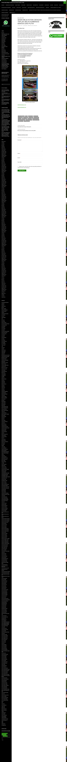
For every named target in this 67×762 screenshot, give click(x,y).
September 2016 (4, 289)
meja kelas (3, 386)
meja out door (3, 402)
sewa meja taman (4, 615)
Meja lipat (3, 400)
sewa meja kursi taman (5, 589)
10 (2, 734)
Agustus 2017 (3, 275)
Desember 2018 (4, 255)
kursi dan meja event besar (5, 323)
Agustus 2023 (3, 186)
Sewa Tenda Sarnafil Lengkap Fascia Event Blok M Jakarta (6, 94)
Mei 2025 (3, 160)
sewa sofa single (4, 656)
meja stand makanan (5, 421)
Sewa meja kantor (4, 582)
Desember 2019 (4, 240)
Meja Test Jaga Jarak (5, 434)
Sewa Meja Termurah (5, 12)
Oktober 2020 (3, 229)
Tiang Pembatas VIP (4, 720)
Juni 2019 (3, 248)
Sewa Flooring (4, 490)
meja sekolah (3, 420)
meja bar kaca (4, 350)
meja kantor (3, 382)
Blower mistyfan (4, 308)
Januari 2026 (3, 150)
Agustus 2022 (3, 201)
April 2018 (3, 265)
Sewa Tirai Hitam (4, 696)
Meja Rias (13, 7)
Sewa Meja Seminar (4, 608)
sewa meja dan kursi (4, 564)
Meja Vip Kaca (19, 7)
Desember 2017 (4, 270)
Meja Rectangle (4, 416)
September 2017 (4, 274)
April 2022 (3, 206)
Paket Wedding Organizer (5, 451)
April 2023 (3, 191)
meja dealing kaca (4, 371)
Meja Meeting (3, 401)
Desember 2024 (4, 166)
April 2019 (3, 250)
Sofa (2, 702)
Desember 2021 (4, 211)
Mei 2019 (3, 249)
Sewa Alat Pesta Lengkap (5, 469)
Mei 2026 (3, 145)
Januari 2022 (3, 210)
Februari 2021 (4, 224)
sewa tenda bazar (4, 665)
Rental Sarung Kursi (4, 459)
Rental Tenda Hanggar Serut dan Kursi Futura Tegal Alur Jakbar (6, 133)
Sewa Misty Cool (4, 619)
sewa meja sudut (4, 612)
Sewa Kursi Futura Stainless (6, 519)
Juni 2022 (3, 204)
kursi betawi (3, 321)
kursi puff (3, 338)
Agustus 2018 (3, 260)
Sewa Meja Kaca (4, 59)
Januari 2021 (3, 225)
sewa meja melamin (4, 593)
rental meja (25, 118)
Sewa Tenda (3, 664)
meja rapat (31, 117)
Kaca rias (3, 316)
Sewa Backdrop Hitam (5, 474)
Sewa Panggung (12, 12)
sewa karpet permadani (5, 499)
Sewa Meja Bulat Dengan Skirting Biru (24, 126)
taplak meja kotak (4, 710)
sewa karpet (3, 495)
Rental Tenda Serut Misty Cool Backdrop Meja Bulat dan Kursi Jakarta (5, 103)
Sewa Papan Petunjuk (5, 625)
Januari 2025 (3, 165)
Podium (3, 454)
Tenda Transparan (4, 715)
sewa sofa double (4, 645)
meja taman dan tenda (5, 426)
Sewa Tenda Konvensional (5, 674)
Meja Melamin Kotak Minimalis (6, 7)
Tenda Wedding (4, 716)
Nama (19, 153)
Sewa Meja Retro (4, 604)
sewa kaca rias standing (5, 493)
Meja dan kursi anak (4, 367)
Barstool (3, 307)
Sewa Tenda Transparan (5, 685)
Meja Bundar (3, 40)
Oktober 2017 (3, 273)
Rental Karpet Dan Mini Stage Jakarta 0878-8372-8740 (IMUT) (6, 97)
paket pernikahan (4, 450)
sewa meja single (4, 609)
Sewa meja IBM (4, 579)
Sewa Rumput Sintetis (5, 635)
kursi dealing (3, 326)
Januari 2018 (3, 269)
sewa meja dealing (4, 578)
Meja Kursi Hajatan (4, 397)
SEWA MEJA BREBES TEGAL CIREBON (55, 7)
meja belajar (3, 352)
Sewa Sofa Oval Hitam (5, 654)
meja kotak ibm (4, 392)
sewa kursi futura (4, 510)
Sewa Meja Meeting (4, 592)
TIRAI (2, 721)
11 (3, 734)
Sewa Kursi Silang (4, 534)
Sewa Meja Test (4, 618)
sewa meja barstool (4, 556)
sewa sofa (3, 643)
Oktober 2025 (3, 154)
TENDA (3, 711)
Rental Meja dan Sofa (31, 7)
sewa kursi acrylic (4, 503)
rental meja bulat (4, 456)
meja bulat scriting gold (5, 360)
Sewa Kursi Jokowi (4, 524)
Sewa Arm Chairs (4, 470)
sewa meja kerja (4, 583)
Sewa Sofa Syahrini (4, 659)
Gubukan (3, 312)
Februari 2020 (4, 238)
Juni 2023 (3, 189)
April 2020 (3, 235)
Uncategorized (4, 725)
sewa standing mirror (5, 661)
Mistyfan (3, 445)
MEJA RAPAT (3, 415)
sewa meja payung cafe (5, 598)
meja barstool (3, 351)
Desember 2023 (4, 181)
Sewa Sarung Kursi (4, 639)
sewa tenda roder (4, 681)
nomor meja (3, 446)
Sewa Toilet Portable (4, 698)
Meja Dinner (3, 372)
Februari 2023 (4, 194)
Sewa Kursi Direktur (4, 509)
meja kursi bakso (4, 396)
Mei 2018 (3, 264)
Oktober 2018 (3, 258)
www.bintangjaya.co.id (22, 104)
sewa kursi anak (4, 504)
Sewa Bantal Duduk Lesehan (6, 476)
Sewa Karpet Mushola (5, 498)
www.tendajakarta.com (22, 107)
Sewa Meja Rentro (4, 603)
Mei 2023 (3, 190)
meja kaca (3, 377)
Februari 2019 (4, 253)
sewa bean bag (4, 479)
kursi (2, 318)
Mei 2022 (3, 205)
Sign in (3, 701)
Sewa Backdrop (4, 471)
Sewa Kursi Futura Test (5, 522)
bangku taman (4, 306)
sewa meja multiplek (4, 594)
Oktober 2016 (3, 288)
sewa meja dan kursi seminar (6, 571)
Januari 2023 (3, 195)
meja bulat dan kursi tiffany (5, 356)
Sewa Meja (47, 7)
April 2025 (3, 161)
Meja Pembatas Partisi (5, 407)
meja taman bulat (4, 425)
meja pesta (3, 411)
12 (4, 734)
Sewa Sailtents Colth (4, 638)
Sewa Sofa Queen (4, 655)
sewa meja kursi (4, 588)
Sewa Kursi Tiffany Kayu (5, 542)
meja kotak (3, 390)
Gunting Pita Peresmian (5, 313)
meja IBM (3, 376)
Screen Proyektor (4, 464)
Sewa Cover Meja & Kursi (5, 484)
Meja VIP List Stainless (5, 441)
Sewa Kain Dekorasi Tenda (5, 494)
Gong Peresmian (4, 311)
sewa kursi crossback (5, 508)
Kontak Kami (3, 36)
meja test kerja (4, 435)
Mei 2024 (3, 175)
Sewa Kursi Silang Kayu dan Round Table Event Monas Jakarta (6, 100)
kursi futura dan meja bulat (5, 331)
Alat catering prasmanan (5, 302)
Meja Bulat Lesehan (4, 357)
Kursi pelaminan (4, 337)
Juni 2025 (3, 159)
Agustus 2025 (3, 156)
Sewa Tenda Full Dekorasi (5, 670)
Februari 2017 (4, 283)
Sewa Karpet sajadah (5, 500)
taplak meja (3, 707)
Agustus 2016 (3, 290)
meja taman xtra (4, 430)
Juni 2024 (3, 174)
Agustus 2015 (3, 293)
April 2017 (3, 280)
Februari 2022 (4, 209)
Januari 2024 (3, 180)
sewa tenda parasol (4, 677)
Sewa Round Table (4, 634)
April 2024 (3, 176)
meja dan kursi (4, 366)
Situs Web (19, 162)
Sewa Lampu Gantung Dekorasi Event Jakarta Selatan (5, 130)
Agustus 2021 (3, 216)
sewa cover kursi (4, 481)
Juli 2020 (3, 233)
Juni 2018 (3, 263)
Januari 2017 (3, 284)
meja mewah (20, 117)
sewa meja (29, 118)
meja (2, 346)
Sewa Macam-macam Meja (5, 551)
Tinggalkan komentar (33, 25)
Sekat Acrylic (3, 465)
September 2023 (4, 185)
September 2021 (4, 215)
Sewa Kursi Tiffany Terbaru (5, 543)
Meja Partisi (3, 405)
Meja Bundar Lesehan (5, 362)
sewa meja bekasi (36, 118)
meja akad (3, 347)
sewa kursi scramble (4, 533)
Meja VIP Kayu (24, 7)
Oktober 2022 (3, 199)
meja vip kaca (3, 439)
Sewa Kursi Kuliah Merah (5, 529)
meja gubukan (4, 375)
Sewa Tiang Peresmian (5, 692)
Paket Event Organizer (5, 449)
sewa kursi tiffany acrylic (5, 539)
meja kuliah (3, 395)
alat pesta (3, 303)
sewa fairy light (4, 489)
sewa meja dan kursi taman (5, 572)
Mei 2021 (3, 220)
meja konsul (3, 387)
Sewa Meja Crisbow (4, 561)
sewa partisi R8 (4, 630)
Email (19, 157)
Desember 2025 (4, 151)
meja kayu (3, 385)
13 (5, 734)
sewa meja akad (4, 553)
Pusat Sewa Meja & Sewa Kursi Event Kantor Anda (13, 2)
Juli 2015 (3, 294)
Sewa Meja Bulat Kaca (5, 558)
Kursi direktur (3, 328)
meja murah (26, 117)
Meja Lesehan (4, 45)
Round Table (3, 460)
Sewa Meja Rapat (4, 602)
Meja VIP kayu (4, 440)
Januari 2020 (3, 239)
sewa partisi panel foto (5, 629)
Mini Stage (3, 444)
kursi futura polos (4, 333)
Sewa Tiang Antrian (4, 686)
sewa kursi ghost (4, 523)
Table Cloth (3, 706)
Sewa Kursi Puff (4, 532)
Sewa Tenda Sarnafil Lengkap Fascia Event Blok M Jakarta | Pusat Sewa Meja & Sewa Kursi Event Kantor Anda (6, 121)
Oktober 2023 (3, 184)
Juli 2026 (3, 142)
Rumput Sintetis (4, 461)
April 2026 (3, 146)
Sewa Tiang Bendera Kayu (5, 689)
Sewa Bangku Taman (5, 475)
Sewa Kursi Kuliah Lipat (5, 528)
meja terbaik (36, 117)
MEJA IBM (3, 42)
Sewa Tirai (3, 693)
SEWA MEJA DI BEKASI (5, 58)
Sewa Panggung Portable (5, 624)
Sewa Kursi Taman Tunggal (5, 538)
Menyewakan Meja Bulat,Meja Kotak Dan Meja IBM (26, 130)
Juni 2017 (3, 278)
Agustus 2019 (3, 245)
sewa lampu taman (4, 548)
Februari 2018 (4, 268)
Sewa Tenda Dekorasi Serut (6, 669)
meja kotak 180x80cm (5, 391)
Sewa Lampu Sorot (4, 547)
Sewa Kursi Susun (4, 537)
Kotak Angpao (4, 317)
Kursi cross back (4, 322)
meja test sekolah (4, 436)
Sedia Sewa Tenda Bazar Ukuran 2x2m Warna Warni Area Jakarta (5, 90)
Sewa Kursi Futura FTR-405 (5, 518)
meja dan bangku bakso (5, 365)
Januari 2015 (3, 297)
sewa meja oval (4, 597)
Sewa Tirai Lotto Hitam (5, 697)
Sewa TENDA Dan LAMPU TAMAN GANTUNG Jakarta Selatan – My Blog (5, 127)
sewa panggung (4, 620)
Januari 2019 (3, 254)
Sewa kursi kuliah (4, 527)
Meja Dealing (3, 41)
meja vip (19, 118)
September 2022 (4, 200)
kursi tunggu (3, 342)
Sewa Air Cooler (4, 466)
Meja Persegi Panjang (5, 410)
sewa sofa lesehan (4, 648)
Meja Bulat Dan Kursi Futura (6, 355)
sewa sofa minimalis (4, 649)
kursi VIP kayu (4, 343)
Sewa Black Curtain (4, 480)
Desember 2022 (4, 196)
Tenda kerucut (4, 712)
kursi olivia (3, 336)
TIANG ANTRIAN (4, 717)
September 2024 (4, 170)
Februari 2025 (4, 164)
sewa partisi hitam (4, 628)
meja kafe (3, 380)
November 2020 (4, 228)
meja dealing (3, 370)
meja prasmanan (4, 412)
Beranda (3, 32)
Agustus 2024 (3, 171)
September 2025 (4, 155)
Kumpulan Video (4, 37)
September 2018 (4, 259)
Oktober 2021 (3, 214)
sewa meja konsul (4, 584)
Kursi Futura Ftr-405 (4, 332)
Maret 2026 (3, 147)
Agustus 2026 (3, 141)
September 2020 (4, 230)
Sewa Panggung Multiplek (5, 623)
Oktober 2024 (3, 169)
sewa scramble (4, 640)
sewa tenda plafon (4, 680)
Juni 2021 (3, 219)
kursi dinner (3, 327)
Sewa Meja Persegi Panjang (6, 599)
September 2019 (4, 244)
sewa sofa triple (4, 660)
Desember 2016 (4, 285)
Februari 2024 (4, 179)
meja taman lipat (4, 429)
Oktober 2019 (3, 243)
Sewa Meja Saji (4, 607)
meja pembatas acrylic (5, 406)
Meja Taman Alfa (4, 424)
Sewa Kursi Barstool (4, 505)
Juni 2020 (3, 234)
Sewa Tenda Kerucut (4, 673)
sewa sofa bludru (4, 644)
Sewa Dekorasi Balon (5, 485)
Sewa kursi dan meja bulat (40, 7)
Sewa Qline (3, 633)
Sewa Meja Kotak (4, 62)
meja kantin (3, 381)
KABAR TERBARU (4, 35)
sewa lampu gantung (5, 546)
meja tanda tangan (4, 431)
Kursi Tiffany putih (4, 341)
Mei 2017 (3, 279)
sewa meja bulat (4, 557)
